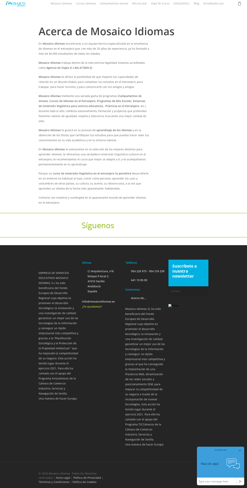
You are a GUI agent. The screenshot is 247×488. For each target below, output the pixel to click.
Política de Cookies (84, 482)
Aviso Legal (63, 477)
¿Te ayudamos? (92, 306)
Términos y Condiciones (54, 482)
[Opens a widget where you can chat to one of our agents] (220, 466)
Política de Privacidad (87, 477)
